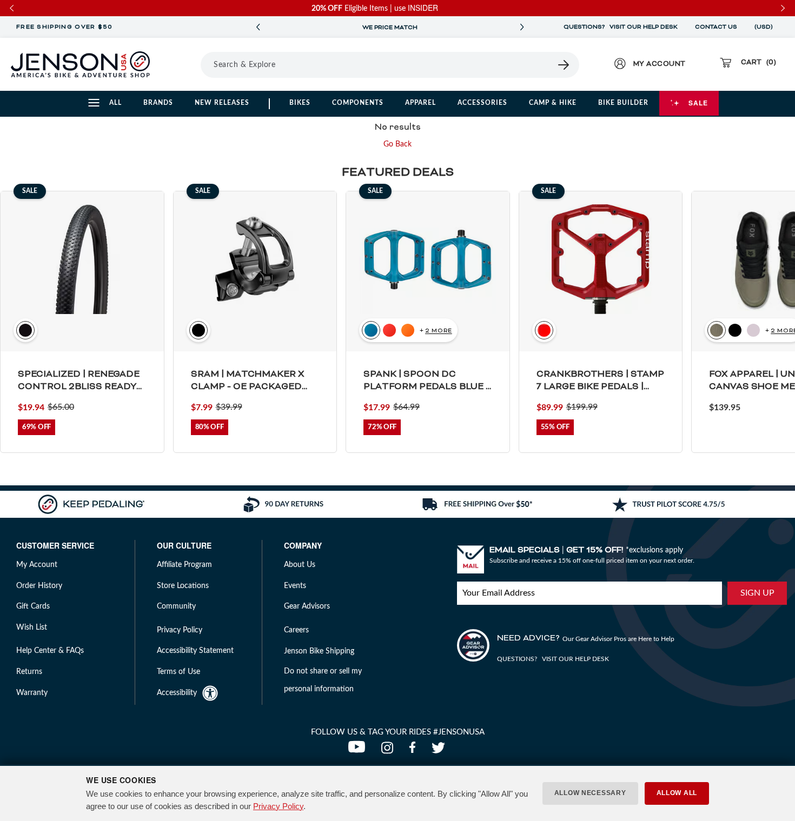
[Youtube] (359, 751)
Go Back (397, 144)
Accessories (482, 102)
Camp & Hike (553, 102)
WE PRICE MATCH (390, 27)
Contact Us (716, 27)
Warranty (32, 693)
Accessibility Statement (195, 651)
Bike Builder (623, 102)
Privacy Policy (278, 806)
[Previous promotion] (258, 27)
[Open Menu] (186, 64)
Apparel (420, 102)
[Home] (80, 64)
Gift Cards (33, 606)
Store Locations (183, 586)
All (115, 102)
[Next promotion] (522, 27)
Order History (39, 586)
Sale (698, 103)
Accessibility (177, 693)
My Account (36, 565)
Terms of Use (178, 672)
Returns (29, 672)
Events (295, 586)
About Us (299, 565)
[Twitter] (440, 751)
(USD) (765, 27)
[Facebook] (415, 751)
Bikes (299, 102)
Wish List (31, 627)
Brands (158, 102)
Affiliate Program (184, 565)
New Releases (222, 102)
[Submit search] (564, 65)
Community (176, 606)
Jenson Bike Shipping (319, 651)
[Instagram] (389, 751)
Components (357, 102)
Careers (296, 630)
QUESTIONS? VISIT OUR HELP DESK (621, 27)
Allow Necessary (590, 793)
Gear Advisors (307, 606)
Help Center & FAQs (50, 651)
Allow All (677, 793)
